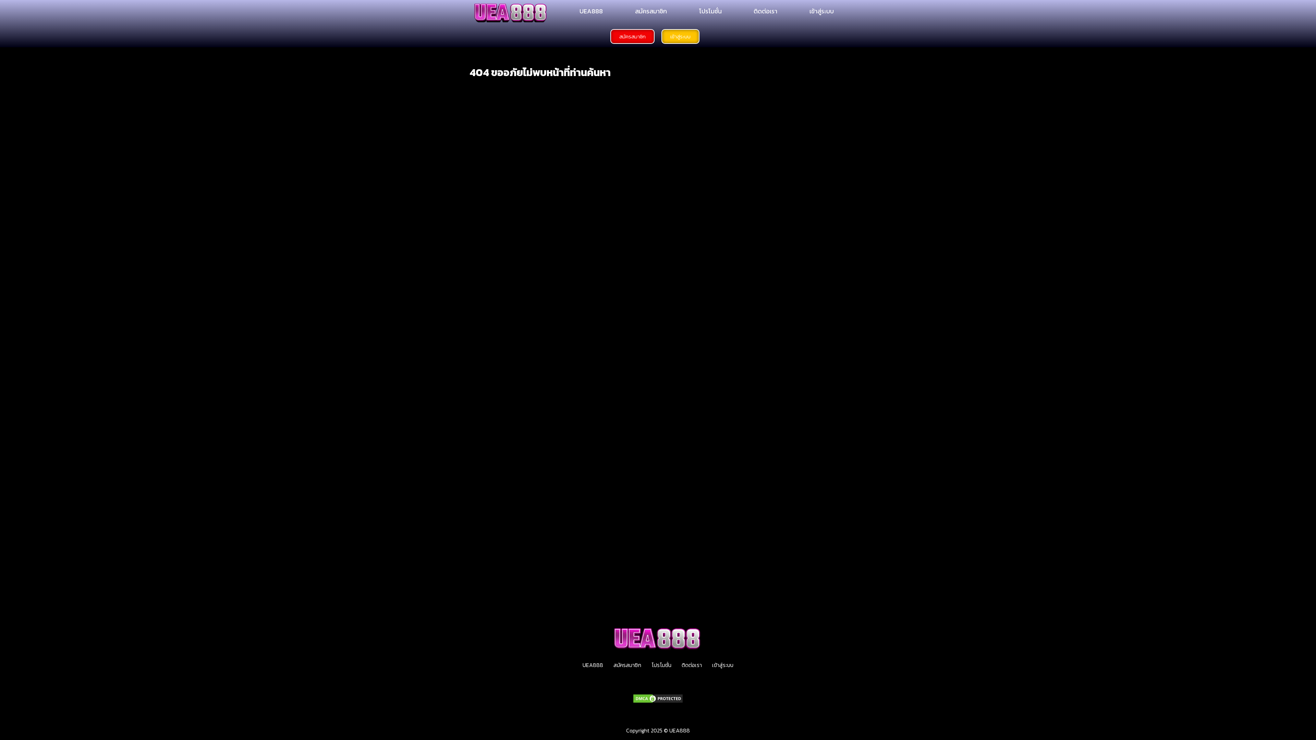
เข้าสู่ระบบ (821, 11)
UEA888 (591, 11)
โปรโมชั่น (710, 11)
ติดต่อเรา (765, 11)
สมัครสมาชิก (651, 11)
